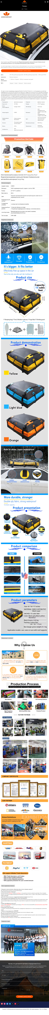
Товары (25, 8)
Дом (22, 8)
